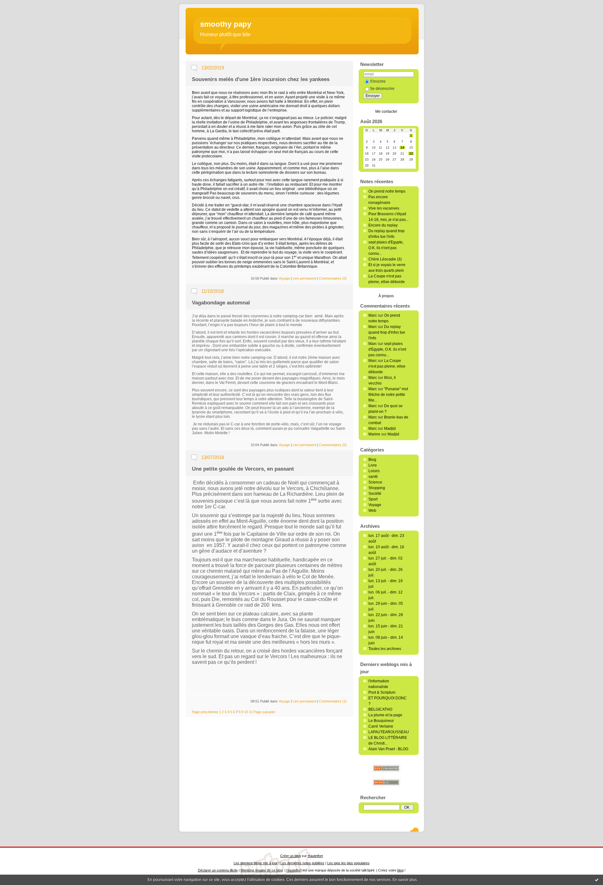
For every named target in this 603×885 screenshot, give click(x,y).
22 (411, 153)
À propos (386, 296)
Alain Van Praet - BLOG (388, 749)
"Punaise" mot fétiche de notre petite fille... (388, 394)
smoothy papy (225, 24)
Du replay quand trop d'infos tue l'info (386, 332)
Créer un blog (290, 856)
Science (375, 482)
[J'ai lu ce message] (596, 879)
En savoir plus (405, 879)
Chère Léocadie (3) (385, 259)
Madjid (390, 428)
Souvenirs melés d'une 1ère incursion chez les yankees (260, 79)
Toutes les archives (384, 649)
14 (402, 147)
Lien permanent (304, 278)
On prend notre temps (386, 191)
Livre (372, 465)
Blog (372, 459)
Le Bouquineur (381, 720)
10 (246, 712)
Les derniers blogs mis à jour (256, 863)
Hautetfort (315, 856)
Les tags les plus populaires (348, 863)
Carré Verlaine (380, 726)
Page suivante (264, 712)
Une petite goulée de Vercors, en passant (243, 469)
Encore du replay (383, 225)
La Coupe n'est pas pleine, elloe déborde (386, 366)
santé (373, 476)
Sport (373, 499)
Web (372, 510)
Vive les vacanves (383, 208)
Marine (374, 434)
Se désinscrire (382, 88)
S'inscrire (378, 81)
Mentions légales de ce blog (262, 870)
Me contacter (386, 111)
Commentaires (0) (333, 278)
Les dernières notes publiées (302, 863)
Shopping (376, 488)
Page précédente (205, 712)
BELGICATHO (380, 709)
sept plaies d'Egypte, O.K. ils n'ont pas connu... (386, 248)
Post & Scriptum (381, 692)
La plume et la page (385, 715)
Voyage (374, 505)
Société (374, 493)
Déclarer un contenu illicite (218, 870)
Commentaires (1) (333, 701)
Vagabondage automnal (221, 303)
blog (400, 870)
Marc (372, 315)
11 (251, 712)
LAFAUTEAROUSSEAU (388, 732)
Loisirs (374, 471)
